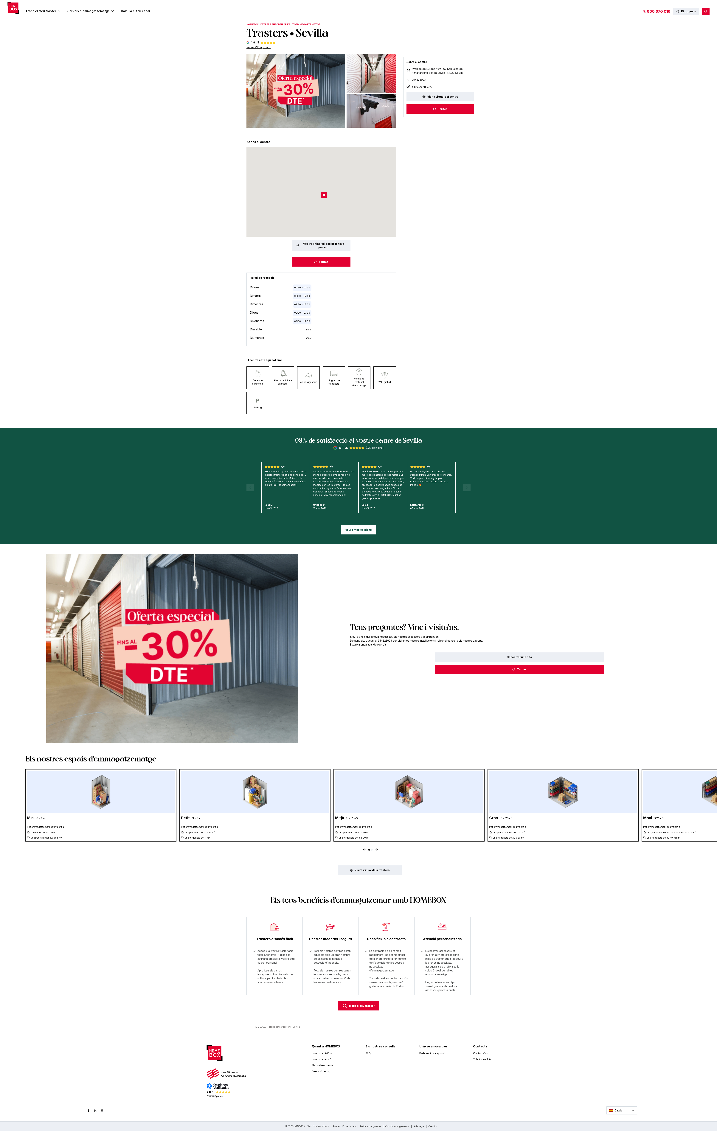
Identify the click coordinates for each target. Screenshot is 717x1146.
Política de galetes (370, 1126)
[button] (295, 91)
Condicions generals (397, 1126)
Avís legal (418, 1126)
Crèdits (432, 1126)
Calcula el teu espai (135, 11)
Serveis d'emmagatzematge (88, 11)
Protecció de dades (344, 1126)
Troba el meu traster (40, 11)
